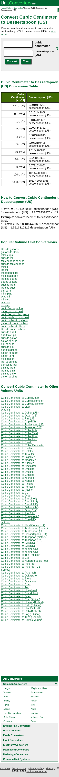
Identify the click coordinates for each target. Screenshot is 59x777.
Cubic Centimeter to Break (16, 442)
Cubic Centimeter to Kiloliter (17, 463)
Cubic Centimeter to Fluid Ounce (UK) (23, 525)
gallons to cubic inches (14, 323)
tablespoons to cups (12, 261)
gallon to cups (9, 341)
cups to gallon (9, 338)
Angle (33, 709)
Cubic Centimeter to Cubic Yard (19, 433)
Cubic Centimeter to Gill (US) (18, 543)
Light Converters (12, 740)
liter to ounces (9, 361)
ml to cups (7, 255)
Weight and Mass (39, 688)
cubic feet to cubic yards (15, 314)
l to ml (4, 269)
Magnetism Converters (16, 749)
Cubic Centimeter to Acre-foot (18, 563)
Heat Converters (12, 730)
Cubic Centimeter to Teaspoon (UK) (21, 540)
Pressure (35, 696)
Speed (6, 709)
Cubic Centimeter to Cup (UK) (18, 519)
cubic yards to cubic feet (15, 317)
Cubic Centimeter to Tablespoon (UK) (22, 531)
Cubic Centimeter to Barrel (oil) (19, 498)
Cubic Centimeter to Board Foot (19, 593)
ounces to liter (9, 364)
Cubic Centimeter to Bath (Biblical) (21, 605)
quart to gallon (9, 349)
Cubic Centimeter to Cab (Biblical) (21, 611)
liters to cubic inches (13, 329)
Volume (6, 692)
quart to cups (8, 335)
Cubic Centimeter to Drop (15, 495)
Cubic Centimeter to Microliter (18, 477)
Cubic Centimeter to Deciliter (17, 471)
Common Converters (15, 684)
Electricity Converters (15, 744)
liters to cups (8, 287)
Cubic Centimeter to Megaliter (18, 460)
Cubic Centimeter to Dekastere (19, 575)
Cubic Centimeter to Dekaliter (18, 469)
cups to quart (8, 332)
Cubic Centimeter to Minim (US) (19, 549)
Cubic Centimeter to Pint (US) (18, 418)
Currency (7, 721)
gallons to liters (10, 252)
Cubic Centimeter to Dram (16, 596)
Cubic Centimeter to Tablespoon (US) (22, 424)
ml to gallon (7, 358)
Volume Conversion (15, 8)
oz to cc (5, 305)
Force (6, 705)
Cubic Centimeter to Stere (16, 578)
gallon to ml (7, 355)
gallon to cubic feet (12, 311)
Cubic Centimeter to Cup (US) (18, 421)
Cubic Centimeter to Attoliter (17, 489)
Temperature (36, 692)
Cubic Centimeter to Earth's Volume (21, 620)
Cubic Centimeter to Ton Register (20, 554)
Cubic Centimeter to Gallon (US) (20, 412)
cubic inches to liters (13, 326)
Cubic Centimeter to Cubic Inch (19, 439)
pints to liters (8, 367)
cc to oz (5, 302)
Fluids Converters (13, 735)
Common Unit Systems (16, 759)
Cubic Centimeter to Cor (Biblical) (20, 599)
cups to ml (7, 258)
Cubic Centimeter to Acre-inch (18, 572)
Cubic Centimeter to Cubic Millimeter (22, 403)
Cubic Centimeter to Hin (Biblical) (20, 608)
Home (3, 8)
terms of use (19, 768)
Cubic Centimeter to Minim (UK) (19, 551)
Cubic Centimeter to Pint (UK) (18, 513)
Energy (6, 700)
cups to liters (8, 284)
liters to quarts (9, 278)
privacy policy (36, 768)
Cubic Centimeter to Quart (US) (19, 415)
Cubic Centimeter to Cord (15, 584)
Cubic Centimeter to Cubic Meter (20, 397)
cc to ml (5, 296)
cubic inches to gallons (14, 320)
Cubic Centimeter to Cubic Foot (19, 436)
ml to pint (6, 293)
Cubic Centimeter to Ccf (15, 557)
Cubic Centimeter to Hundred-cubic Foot (24, 560)
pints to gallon (9, 373)
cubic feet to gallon (12, 308)
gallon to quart (9, 352)
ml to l (4, 267)
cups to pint (7, 347)
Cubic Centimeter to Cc (14, 492)
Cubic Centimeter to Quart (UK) (19, 510)
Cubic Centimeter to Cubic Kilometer (22, 400)
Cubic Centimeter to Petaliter (17, 451)
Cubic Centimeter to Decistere (18, 581)
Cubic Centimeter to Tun (15, 587)
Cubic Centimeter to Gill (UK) (18, 546)
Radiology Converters (15, 754)
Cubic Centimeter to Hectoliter (18, 466)
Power (34, 700)
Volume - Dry (37, 717)
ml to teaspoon (9, 275)
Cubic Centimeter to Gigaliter (18, 457)
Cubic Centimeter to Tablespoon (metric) (24, 528)
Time (33, 705)
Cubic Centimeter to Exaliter (17, 448)
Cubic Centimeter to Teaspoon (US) (21, 427)
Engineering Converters (16, 725)
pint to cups (7, 344)
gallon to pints (9, 376)
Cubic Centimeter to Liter (15, 406)
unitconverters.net (37, 771)
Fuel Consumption (12, 713)
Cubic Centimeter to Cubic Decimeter (22, 445)
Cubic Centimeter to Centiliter (18, 474)
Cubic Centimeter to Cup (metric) (20, 516)
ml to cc (5, 299)
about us (5, 768)
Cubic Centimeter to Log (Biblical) (20, 614)
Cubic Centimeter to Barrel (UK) (19, 504)
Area (5, 696)
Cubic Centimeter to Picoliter (17, 483)
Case (33, 721)
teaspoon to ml (9, 272)
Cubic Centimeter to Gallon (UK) (20, 507)
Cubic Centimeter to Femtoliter (18, 486)
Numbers (35, 713)
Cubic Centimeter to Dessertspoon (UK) (24, 534)
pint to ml (6, 290)
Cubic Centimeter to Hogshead (19, 590)
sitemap (50, 768)
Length (6, 688)
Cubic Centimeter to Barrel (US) (19, 501)
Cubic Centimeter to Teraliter (17, 454)
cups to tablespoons (12, 264)
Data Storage (9, 717)
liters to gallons (10, 249)
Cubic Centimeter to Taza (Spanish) (21, 617)
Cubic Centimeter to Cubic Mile (19, 430)
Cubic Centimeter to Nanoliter (18, 480)
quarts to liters (9, 281)
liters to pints (8, 370)
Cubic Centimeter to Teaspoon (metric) (23, 537)
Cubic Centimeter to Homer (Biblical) (22, 602)
